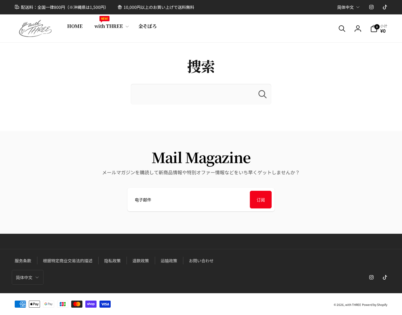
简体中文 (345, 7)
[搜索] (262, 94)
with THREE (353, 304)
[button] (110, 26)
